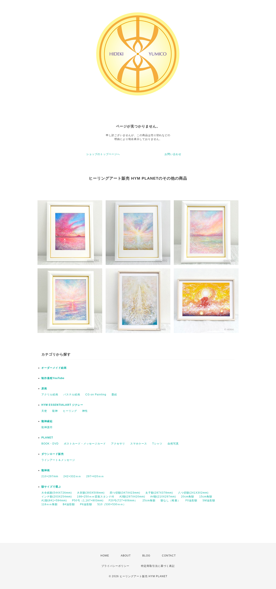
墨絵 (114, 394)
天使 (44, 410)
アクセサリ (118, 443)
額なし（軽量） (170, 500)
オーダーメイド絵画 (54, 367)
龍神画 (45, 470)
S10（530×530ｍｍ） (111, 504)
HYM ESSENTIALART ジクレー (62, 404)
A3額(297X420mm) (132, 496)
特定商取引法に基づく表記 (158, 565)
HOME (104, 555)
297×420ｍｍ (95, 476)
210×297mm (49, 476)
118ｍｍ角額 (49, 504)
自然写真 (173, 443)
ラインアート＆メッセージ (58, 460)
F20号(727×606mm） (123, 500)
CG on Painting (95, 394)
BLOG (146, 555)
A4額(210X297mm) (163, 496)
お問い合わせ (173, 154)
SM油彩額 (208, 500)
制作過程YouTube (52, 378)
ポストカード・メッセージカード (85, 443)
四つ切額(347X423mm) (125, 492)
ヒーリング (70, 410)
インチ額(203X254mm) (56, 496)
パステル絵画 (71, 394)
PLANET (47, 437)
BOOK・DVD (50, 443)
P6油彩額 (86, 504)
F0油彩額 (191, 500)
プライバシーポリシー (115, 565)
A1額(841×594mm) (54, 500)
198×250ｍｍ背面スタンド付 (95, 496)
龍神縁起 (47, 421)
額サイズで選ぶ (51, 486)
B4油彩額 (69, 504)
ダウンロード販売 (52, 453)
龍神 (55, 410)
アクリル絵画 (49, 394)
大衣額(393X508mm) (91, 492)
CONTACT (169, 555)
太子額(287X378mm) (159, 492)
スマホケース (138, 443)
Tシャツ (157, 443)
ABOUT (126, 555)
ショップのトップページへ (103, 154)
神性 (85, 410)
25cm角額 (149, 500)
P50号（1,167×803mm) (88, 500)
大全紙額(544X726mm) (56, 492)
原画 (44, 388)
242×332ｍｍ (72, 476)
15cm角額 (205, 496)
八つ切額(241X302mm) (193, 492)
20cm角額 (187, 496)
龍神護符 (47, 427)
